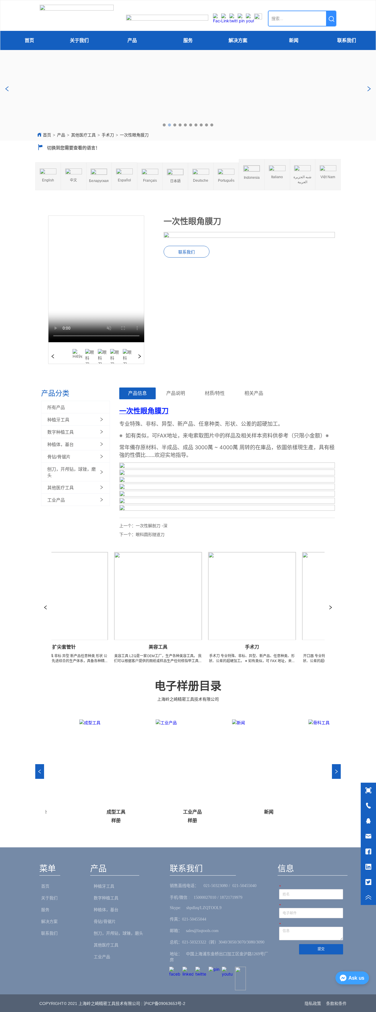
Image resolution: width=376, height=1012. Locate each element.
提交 (321, 949)
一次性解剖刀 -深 (151, 525)
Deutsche (200, 180)
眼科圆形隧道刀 (150, 534)
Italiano (277, 177)
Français (150, 180)
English (48, 180)
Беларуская (99, 181)
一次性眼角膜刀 (134, 135)
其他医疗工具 (83, 135)
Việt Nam (327, 177)
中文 (73, 180)
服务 (188, 40)
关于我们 (79, 40)
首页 (29, 40)
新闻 (293, 40)
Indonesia (252, 178)
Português (226, 180)
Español (124, 180)
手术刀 (108, 135)
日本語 (175, 181)
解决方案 (238, 40)
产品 (132, 40)
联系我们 (346, 40)
